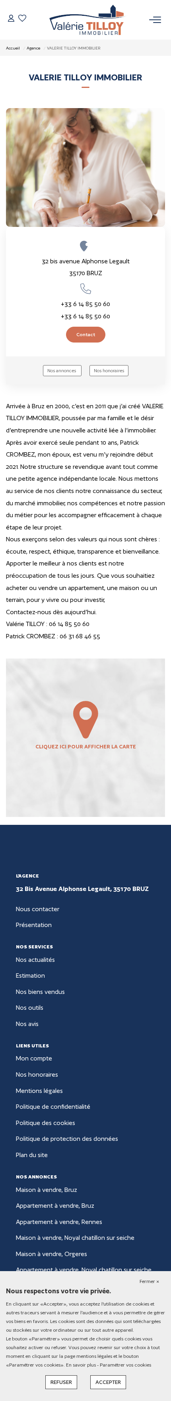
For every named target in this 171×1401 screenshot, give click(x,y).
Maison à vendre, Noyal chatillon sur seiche (75, 1237)
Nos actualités (35, 959)
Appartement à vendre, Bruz (55, 1205)
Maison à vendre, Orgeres (51, 1254)
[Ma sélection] (22, 19)
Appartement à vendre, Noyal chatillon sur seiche (84, 1269)
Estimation (30, 975)
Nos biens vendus (40, 992)
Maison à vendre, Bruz (46, 1190)
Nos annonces (62, 370)
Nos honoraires (109, 370)
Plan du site (32, 1155)
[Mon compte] (11, 19)
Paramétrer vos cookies (125, 1365)
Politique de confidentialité (53, 1106)
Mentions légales (39, 1091)
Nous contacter (37, 909)
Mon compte (34, 1058)
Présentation (34, 925)
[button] (85, 289)
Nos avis (27, 1024)
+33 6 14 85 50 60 (85, 304)
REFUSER (61, 1382)
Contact (85, 334)
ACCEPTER (108, 1382)
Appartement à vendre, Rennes (59, 1222)
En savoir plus (81, 1365)
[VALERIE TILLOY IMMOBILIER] (88, 20)
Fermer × (149, 1281)
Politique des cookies (45, 1123)
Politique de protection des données (67, 1138)
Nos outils (29, 1007)
